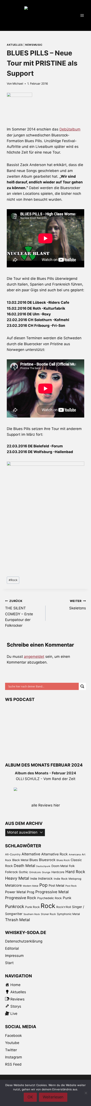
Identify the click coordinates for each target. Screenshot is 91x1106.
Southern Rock (31, 914)
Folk (72, 866)
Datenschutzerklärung (23, 941)
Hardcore (57, 872)
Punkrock (14, 906)
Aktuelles (15, 44)
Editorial (12, 948)
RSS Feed (13, 1064)
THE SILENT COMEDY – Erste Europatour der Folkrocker (19, 613)
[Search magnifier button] (82, 686)
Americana (75, 854)
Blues (33, 860)
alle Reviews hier (45, 805)
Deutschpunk (43, 866)
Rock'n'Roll (63, 907)
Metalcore (13, 885)
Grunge (46, 872)
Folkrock (11, 872)
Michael (17, 83)
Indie (33, 878)
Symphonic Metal (68, 914)
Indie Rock (61, 878)
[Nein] (86, 1093)
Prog (30, 892)
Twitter (11, 1050)
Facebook (13, 1035)
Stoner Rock (48, 914)
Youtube (12, 1043)
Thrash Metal (17, 919)
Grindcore (35, 872)
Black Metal (20, 860)
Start (9, 963)
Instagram (13, 1057)
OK (30, 1097)
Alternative (31, 854)
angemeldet (34, 656)
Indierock (45, 879)
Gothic (23, 872)
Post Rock (71, 885)
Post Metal (56, 886)
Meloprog (75, 878)
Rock (13, 580)
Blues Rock (63, 860)
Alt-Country (13, 854)
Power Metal (15, 892)
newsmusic (33, 44)
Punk (67, 898)
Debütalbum (69, 129)
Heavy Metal (17, 878)
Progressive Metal (52, 891)
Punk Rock (32, 907)
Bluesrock (47, 860)
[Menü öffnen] (82, 15)
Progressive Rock (20, 898)
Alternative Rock (54, 854)
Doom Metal (59, 866)
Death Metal (24, 865)
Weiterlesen (53, 1097)
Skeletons (77, 604)
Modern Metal (30, 885)
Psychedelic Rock (49, 898)
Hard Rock (75, 871)
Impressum (14, 955)
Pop (43, 885)
